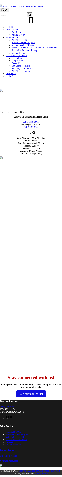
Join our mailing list (31, 393)
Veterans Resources (9, 460)
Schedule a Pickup (8, 456)
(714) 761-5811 (7, 406)
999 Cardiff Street (31, 122)
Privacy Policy (41, 473)
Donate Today (7, 450)
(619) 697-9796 (31, 127)
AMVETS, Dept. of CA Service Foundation (39, 471)
